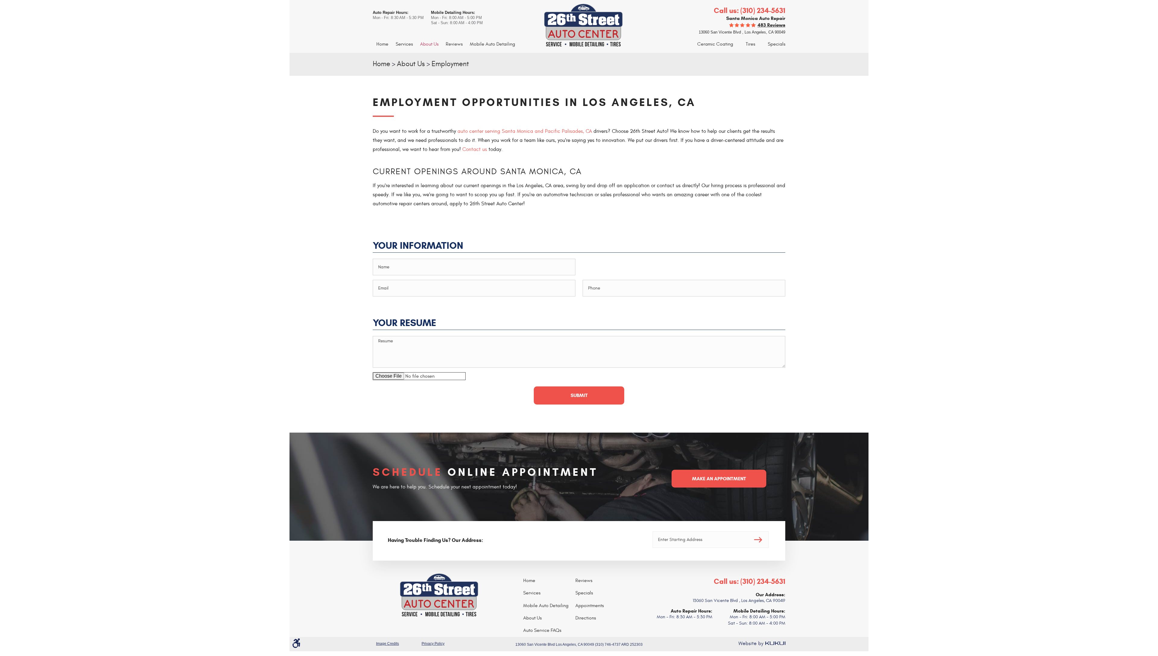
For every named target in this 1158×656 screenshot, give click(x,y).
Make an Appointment (719, 479)
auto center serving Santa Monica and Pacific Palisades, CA (524, 131)
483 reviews (771, 25)
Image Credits (387, 644)
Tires (750, 44)
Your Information (418, 245)
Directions (585, 618)
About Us (429, 44)
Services (404, 44)
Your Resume (404, 323)
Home (382, 44)
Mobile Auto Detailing (492, 44)
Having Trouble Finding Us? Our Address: (435, 540)
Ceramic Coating (715, 44)
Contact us (474, 149)
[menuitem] (382, 44)
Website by (761, 643)
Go (758, 539)
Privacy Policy (433, 644)
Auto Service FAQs (542, 630)
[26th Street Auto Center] (579, 25)
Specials (776, 44)
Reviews (454, 44)
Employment (450, 64)
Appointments (589, 605)
